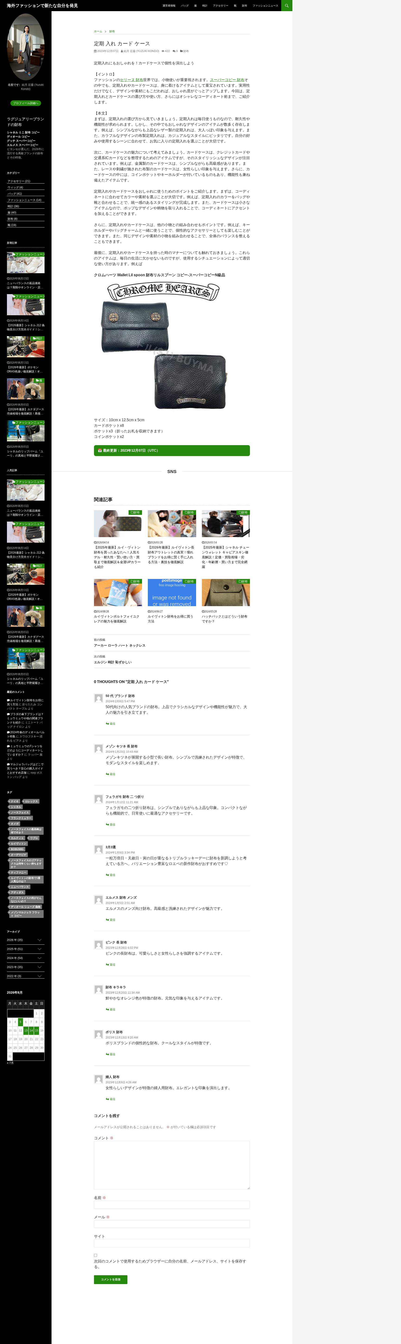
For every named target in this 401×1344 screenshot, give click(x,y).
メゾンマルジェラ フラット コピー (25, 914)
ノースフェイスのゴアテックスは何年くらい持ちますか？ (26, 863)
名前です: (14, 84)
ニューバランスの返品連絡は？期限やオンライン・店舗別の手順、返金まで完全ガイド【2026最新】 (25, 285)
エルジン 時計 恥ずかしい (113, 659)
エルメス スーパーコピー (22, 145)
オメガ (15, 823)
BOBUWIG (17, 849)
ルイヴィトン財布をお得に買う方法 (170, 618)
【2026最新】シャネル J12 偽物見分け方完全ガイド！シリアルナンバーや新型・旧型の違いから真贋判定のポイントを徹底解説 (26, 328)
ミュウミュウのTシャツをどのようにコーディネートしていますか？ (25, 750)
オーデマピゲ (18, 854)
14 (31, 1030)
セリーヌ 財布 (131, 80)
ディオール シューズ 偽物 (25, 906)
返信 (112, 723)
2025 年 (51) (15, 949)
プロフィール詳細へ (25, 103)
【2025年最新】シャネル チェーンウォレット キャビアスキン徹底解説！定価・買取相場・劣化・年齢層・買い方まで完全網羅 (225, 557)
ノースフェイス (20, 812)
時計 (204, 5)
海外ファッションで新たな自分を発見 (42, 5)
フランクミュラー (21, 818)
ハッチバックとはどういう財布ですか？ (224, 618)
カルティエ (17, 838)
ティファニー (18, 872)
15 (36, 1030)
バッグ (185, 5)
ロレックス (31, 801)
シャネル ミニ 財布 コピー (23, 132)
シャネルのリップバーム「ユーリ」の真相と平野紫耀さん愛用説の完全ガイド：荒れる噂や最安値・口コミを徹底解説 (25, 454)
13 (26, 1030)
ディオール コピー (18, 136)
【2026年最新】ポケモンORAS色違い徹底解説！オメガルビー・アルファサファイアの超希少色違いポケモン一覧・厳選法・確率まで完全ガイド (25, 370)
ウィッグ (15, 187)
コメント (103, 1138)
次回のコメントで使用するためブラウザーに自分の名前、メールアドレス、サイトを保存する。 (170, 1264)
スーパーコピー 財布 (227, 80)
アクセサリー (220, 5)
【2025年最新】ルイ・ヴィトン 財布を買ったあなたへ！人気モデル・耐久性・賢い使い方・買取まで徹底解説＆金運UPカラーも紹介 (117, 557)
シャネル (16, 806)
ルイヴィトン (18, 843)
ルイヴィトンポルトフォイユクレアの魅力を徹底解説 (116, 618)
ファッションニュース (265, 5)
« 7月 (10, 1063)
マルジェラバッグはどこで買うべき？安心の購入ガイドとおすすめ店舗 (25, 768)
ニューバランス (20, 886)
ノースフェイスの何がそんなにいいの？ (26, 900)
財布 (244, 5)
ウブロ (34, 838)
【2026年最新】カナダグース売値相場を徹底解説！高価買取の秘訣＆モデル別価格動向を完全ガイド (25, 412)
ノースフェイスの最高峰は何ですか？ (26, 831)
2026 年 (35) (15, 940)
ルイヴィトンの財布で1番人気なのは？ (25, 880)
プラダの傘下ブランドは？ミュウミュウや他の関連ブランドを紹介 (25, 718)
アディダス (17, 892)
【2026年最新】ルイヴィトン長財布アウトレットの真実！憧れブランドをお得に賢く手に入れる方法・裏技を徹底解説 (171, 554)
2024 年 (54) (15, 958)
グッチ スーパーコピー (21, 140)
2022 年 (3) (14, 976)
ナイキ (15, 801)
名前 (100, 1198)
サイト (99, 1236)
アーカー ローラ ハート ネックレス (120, 642)
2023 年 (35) (15, 967)
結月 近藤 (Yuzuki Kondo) (141, 51)
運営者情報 (169, 5)
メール (102, 1217)
